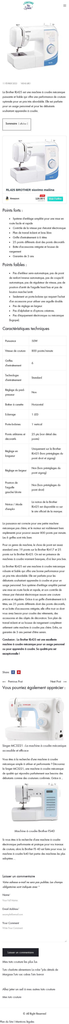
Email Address (11, 909)
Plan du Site (6, 1021)
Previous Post (15, 681)
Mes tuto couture (12, 997)
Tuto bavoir (37, 974)
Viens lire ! (26, 83)
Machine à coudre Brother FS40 (35, 831)
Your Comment (11, 923)
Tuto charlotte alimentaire (17, 969)
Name (6, 895)
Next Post (55, 681)
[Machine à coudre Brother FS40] (34, 804)
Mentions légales (24, 1021)
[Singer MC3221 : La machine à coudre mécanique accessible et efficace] (34, 719)
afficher (23, 123)
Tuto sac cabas (22, 974)
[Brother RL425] (34, 48)
